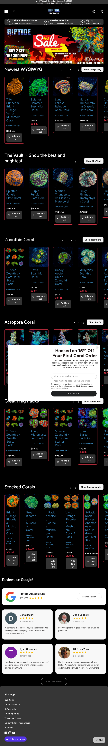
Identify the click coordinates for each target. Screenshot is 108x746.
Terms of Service (12, 704)
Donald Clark (27, 614)
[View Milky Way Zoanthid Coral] (87, 257)
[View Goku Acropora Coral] (87, 339)
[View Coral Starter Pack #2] (87, 418)
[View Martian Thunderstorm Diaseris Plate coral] (87, 86)
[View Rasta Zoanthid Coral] (39, 257)
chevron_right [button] (78, 70)
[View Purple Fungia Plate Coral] (39, 178)
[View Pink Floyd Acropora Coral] (14, 339)
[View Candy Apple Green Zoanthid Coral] (63, 257)
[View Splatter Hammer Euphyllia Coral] (39, 86)
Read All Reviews (56, 682)
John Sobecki (81, 614)
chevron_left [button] (61, 70)
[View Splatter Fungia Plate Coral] (14, 178)
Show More (94, 668)
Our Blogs (9, 700)
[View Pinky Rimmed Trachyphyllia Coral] (87, 178)
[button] (70, 69)
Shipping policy (11, 713)
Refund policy (10, 709)
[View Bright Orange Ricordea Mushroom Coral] (12, 501)
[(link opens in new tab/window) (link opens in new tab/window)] (54, 46)
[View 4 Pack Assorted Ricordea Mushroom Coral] (51, 501)
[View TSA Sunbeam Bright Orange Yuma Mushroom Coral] (14, 86)
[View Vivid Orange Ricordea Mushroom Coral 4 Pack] (71, 501)
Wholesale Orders (12, 718)
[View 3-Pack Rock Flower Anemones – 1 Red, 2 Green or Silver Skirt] (91, 501)
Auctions (8, 727)
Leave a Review (92, 597)
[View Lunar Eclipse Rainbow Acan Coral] (63, 86)
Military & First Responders (17, 723)
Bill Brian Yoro (81, 649)
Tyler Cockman (28, 649)
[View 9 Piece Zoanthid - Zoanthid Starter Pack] (14, 418)
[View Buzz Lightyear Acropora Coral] (63, 339)
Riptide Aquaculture (32, 594)
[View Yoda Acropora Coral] (39, 339)
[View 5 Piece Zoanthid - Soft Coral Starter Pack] (14, 257)
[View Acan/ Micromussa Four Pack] (39, 418)
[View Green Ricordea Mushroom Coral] (31, 501)
